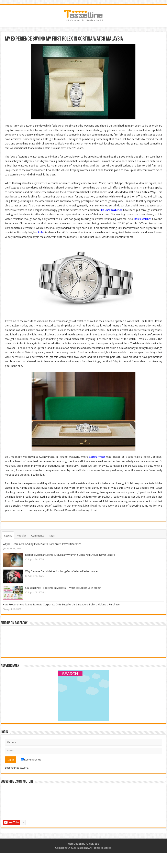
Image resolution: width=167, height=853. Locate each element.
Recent (8, 535)
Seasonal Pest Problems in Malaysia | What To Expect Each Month (63, 587)
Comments (37, 535)
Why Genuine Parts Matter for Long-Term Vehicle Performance (61, 571)
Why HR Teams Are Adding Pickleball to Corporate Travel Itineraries (42, 544)
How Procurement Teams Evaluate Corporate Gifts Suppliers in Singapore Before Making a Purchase (61, 604)
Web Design (75, 843)
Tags (52, 535)
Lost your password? (17, 767)
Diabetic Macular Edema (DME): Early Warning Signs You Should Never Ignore (70, 554)
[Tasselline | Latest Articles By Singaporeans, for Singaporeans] (83, 15)
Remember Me (32, 759)
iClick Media (93, 843)
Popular (21, 535)
